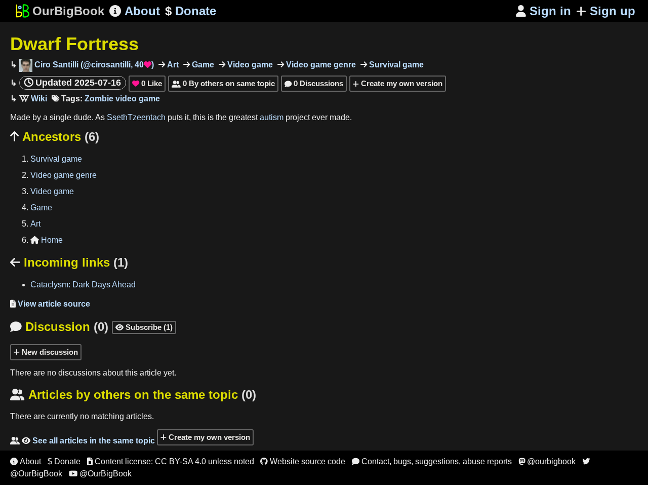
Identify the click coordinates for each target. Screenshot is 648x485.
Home (46, 240)
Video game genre (320, 64)
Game (202, 64)
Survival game (395, 64)
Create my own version (400, 83)
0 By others (223, 83)
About (134, 11)
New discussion (49, 352)
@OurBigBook (100, 473)
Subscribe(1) (144, 327)
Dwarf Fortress (74, 43)
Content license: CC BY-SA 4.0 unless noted (170, 461)
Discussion (59, 326)
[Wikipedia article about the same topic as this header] (33, 98)
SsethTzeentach (136, 117)
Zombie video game (122, 98)
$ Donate (64, 461)
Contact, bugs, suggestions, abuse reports (432, 461)
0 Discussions (314, 83)
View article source (50, 304)
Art (172, 64)
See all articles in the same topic (82, 440)
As (101, 117)
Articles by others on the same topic (133, 394)
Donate (190, 11)
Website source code (302, 461)
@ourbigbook (547, 461)
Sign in (543, 11)
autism (272, 117)
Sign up (612, 11)
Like (147, 83)
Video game (249, 64)
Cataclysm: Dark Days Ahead (83, 284)
